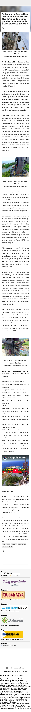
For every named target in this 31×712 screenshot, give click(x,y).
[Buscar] (29, 3)
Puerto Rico (22, 544)
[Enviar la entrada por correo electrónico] (3, 542)
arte (8, 544)
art (4, 544)
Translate (15, 575)
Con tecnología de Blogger (16, 668)
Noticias (14, 544)
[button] (3, 28)
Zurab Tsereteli (7, 546)
